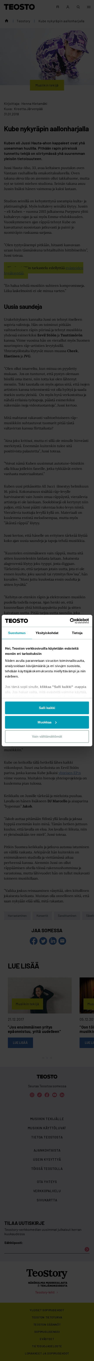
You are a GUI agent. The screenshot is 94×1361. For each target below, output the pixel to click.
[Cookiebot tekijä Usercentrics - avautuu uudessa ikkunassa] (70, 621)
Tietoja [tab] (77, 633)
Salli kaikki (47, 708)
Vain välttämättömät (47, 736)
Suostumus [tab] (17, 633)
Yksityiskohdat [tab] (47, 633)
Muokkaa (44, 722)
